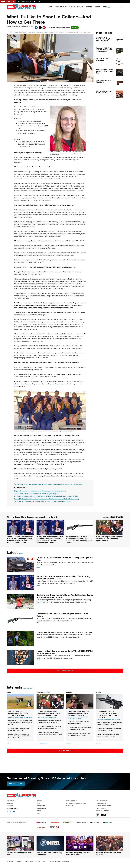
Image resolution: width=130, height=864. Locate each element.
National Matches (76, 7)
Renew (23, 1)
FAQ (44, 861)
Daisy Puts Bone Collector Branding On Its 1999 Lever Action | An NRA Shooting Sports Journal (79, 539)
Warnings (38, 861)
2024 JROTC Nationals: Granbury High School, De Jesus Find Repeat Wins (43, 501)
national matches (46, 717)
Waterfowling (28, 717)
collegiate (20, 484)
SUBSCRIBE (16, 784)
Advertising (10, 806)
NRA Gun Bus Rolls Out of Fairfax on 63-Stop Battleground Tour (65, 559)
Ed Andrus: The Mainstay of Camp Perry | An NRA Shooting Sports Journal (49, 727)
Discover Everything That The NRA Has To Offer (78, 853)
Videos (97, 7)
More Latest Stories (72, 671)
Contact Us (10, 803)
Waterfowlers (19, 717)
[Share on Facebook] (36, 27)
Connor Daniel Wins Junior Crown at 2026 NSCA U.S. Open (65, 632)
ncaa (45, 484)
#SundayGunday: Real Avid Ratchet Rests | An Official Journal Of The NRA (78, 713)
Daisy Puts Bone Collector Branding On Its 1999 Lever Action (62, 615)
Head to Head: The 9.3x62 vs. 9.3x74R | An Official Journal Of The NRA (79, 734)
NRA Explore (69, 806)
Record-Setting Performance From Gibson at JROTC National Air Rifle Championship (46, 498)
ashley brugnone (78, 484)
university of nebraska (54, 484)
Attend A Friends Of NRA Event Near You (108, 853)
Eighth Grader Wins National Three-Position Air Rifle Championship (40, 491)
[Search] (121, 6)
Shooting (78, 718)
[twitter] (40, 27)
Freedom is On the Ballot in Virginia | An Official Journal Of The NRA (109, 729)
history (53, 717)
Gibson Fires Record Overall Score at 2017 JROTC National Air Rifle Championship (46, 496)
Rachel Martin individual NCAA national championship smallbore (31, 132)
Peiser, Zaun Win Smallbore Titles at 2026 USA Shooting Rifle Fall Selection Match (63, 577)
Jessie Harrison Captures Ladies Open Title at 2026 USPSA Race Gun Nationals (65, 652)
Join (19, 1)
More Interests (27, 688)
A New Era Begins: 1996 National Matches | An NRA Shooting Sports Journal (109, 538)
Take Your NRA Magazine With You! (19, 853)
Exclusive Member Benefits (103, 806)
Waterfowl (11, 717)
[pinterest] (44, 27)
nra (39, 717)
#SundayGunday (102, 719)
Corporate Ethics (29, 861)
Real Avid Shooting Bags (75, 717)
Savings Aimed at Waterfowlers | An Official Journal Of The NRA (18, 713)
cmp (15, 484)
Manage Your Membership (103, 811)
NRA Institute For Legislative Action (76, 803)
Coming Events (61, 7)
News (51, 7)
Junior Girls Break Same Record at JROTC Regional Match (36, 493)
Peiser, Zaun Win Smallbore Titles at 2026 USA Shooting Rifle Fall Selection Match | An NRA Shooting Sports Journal (20, 539)
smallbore (32, 484)
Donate (28, 1)
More (20, 553)
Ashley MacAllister (66, 484)
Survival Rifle (116, 719)
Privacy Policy (10, 861)
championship (39, 484)
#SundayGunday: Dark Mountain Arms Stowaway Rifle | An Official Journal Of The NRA (108, 714)
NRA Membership (101, 803)
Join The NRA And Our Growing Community (49, 853)
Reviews (89, 7)
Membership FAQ (101, 808)
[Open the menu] (108, 7)
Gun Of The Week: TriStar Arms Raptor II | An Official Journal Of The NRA (109, 735)
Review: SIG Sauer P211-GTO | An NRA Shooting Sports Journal (78, 722)
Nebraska (28, 107)
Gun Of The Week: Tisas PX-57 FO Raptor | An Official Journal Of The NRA (109, 723)
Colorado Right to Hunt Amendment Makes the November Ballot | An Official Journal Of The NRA (19, 736)
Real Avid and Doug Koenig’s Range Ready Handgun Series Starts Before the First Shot (65, 596)
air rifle (26, 484)
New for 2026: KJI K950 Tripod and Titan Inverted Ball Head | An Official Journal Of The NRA (20, 722)
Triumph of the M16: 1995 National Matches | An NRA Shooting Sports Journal (50, 733)
